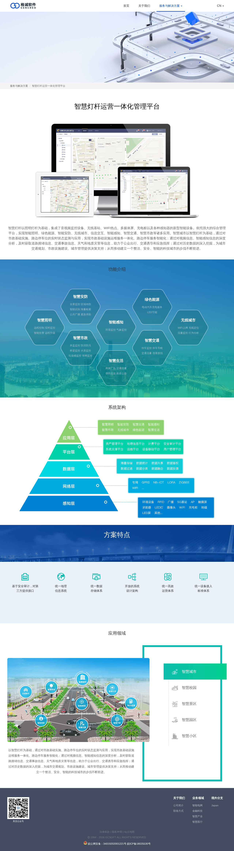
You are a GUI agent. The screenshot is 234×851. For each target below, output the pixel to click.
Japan (214, 805)
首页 (126, 5)
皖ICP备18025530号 (139, 843)
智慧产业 (197, 816)
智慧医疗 (197, 821)
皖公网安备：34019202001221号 (106, 843)
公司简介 (178, 805)
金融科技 (197, 810)
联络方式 (178, 810)
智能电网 (197, 805)
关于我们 (144, 5)
